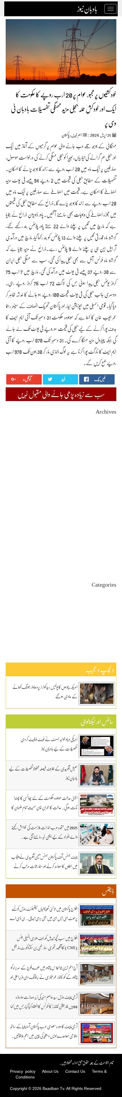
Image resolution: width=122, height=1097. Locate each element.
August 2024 (106, 544)
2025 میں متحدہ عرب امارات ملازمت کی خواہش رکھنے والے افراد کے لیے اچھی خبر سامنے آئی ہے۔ (44, 832)
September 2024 (103, 539)
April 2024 (108, 564)
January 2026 (106, 456)
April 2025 (108, 503)
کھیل (113, 634)
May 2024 (108, 559)
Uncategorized (104, 593)
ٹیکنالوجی (111, 614)
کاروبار (113, 629)
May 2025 (108, 497)
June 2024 (108, 554)
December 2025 (104, 461)
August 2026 (106, 420)
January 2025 (106, 518)
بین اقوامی (110, 604)
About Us (50, 1071)
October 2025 (105, 472)
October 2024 (105, 533)
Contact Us (75, 1071)
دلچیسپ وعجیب (106, 619)
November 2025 (103, 467)
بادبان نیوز (87, 9)
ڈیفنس (112, 624)
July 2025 (109, 487)
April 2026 (108, 441)
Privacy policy (22, 1071)
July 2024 (109, 549)
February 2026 (105, 451)
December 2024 (104, 523)
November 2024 (103, 528)
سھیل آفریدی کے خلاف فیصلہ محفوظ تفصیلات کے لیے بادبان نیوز (43, 773)
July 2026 (109, 425)
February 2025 (105, 513)
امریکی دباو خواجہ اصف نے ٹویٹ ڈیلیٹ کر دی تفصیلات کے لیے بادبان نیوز (49, 744)
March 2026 (107, 446)
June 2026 (108, 431)
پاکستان (66, 135)
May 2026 (108, 436)
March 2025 (107, 508)
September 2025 (103, 477)
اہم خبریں (76, 135)
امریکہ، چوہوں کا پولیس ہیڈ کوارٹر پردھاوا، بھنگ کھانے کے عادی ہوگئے (44, 691)
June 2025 (108, 492)
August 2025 (106, 482)
